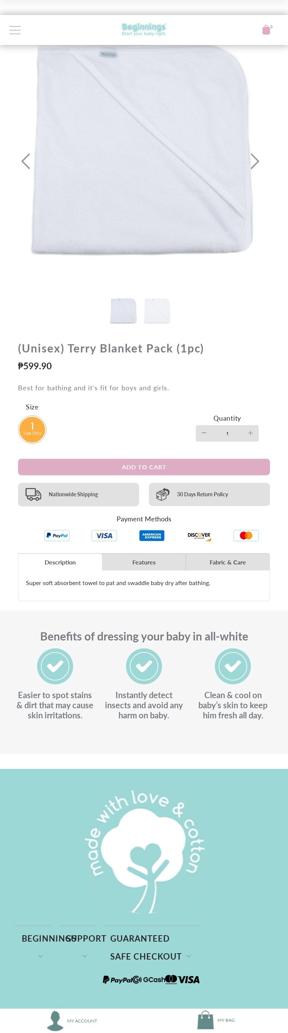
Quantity (227, 418)
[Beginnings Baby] (144, 29)
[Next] (253, 161)
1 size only (32, 430)
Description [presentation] (60, 562)
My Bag (226, 1020)
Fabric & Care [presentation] (228, 562)
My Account (82, 1021)
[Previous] (28, 161)
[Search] (251, 30)
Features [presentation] (144, 562)
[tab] (60, 562)
